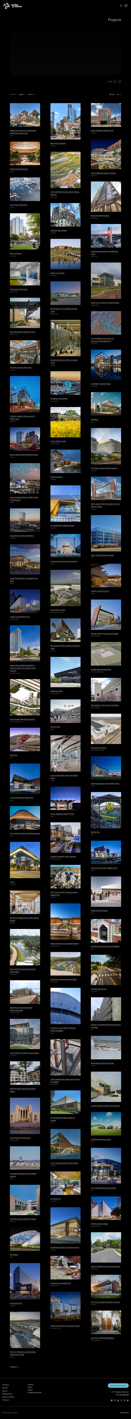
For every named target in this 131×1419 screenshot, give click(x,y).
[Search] (121, 6)
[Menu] (126, 5)
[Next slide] (119, 81)
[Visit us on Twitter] (121, 1400)
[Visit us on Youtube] (112, 1400)
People (5, 1388)
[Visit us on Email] (128, 1400)
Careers (30, 1390)
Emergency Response (34, 1392)
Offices (30, 1387)
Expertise (31, 1384)
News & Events (8, 1397)
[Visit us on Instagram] (124, 1400)
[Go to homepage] (12, 6)
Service (30, 94)
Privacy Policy (124, 1413)
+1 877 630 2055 (124, 1394)
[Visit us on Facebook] (115, 1400)
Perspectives (7, 1394)
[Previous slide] (115, 81)
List (120, 94)
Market (21, 94)
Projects (5, 1385)
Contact (5, 1400)
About (4, 1391)
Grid (113, 94)
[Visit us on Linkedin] (118, 1400)
